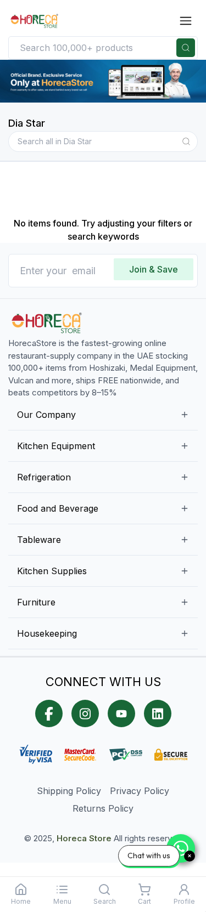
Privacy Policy (139, 790)
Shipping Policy (69, 790)
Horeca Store (84, 838)
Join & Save (153, 269)
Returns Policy (103, 808)
